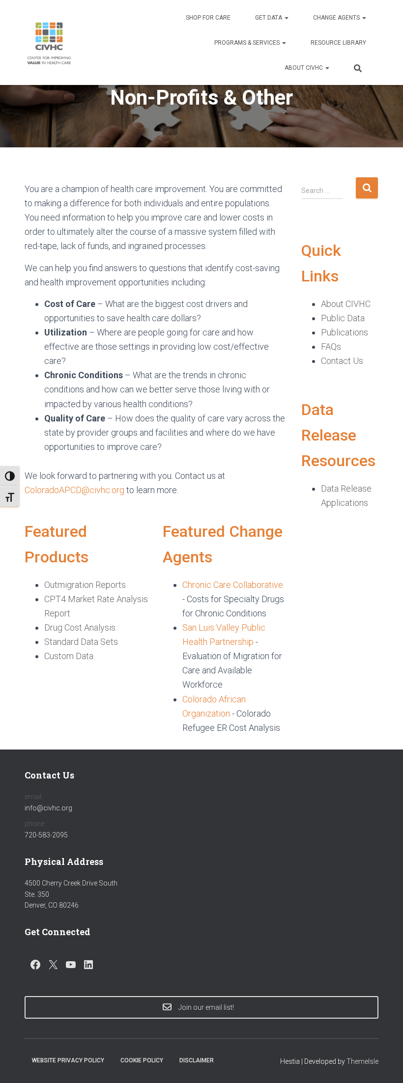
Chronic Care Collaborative (232, 585)
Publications (344, 332)
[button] (286, 17)
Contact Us (342, 361)
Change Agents (337, 17)
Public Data (343, 318)
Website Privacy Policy (68, 1060)
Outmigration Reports (85, 585)
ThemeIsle (362, 1061)
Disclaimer (196, 1060)
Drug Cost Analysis (79, 627)
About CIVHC (304, 67)
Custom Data (68, 656)
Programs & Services (247, 42)
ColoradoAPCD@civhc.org (74, 490)
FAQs (331, 346)
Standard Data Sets (81, 642)
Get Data (269, 17)
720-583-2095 (46, 835)
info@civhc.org (48, 808)
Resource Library (338, 42)
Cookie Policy (141, 1060)
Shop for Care (208, 17)
